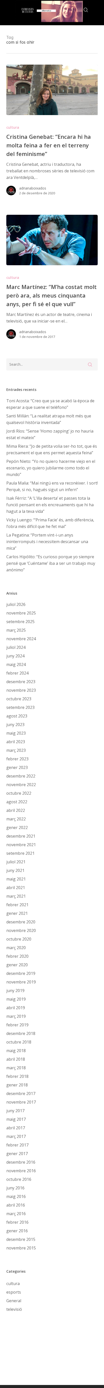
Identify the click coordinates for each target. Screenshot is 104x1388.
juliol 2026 (15, 604)
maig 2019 (16, 999)
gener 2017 (17, 1153)
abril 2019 (15, 1007)
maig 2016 (16, 1196)
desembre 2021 (20, 836)
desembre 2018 (20, 1033)
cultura (12, 127)
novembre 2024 (21, 639)
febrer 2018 (17, 1076)
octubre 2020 (18, 939)
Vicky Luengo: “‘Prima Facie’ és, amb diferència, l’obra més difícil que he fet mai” (50, 523)
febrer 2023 (17, 759)
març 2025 (16, 630)
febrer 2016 (17, 1222)
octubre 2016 (18, 1179)
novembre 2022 (21, 784)
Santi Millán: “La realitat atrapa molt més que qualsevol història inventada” (48, 419)
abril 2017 (15, 1128)
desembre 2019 (20, 973)
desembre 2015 (20, 1239)
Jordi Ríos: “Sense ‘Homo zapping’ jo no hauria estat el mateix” (49, 434)
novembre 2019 (21, 982)
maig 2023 (16, 733)
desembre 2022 (20, 776)
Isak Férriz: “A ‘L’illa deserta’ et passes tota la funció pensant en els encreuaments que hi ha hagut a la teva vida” (50, 504)
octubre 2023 (18, 699)
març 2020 (16, 947)
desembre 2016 (20, 1162)
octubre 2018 (18, 1042)
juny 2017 (15, 1110)
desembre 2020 (20, 922)
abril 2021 (15, 887)
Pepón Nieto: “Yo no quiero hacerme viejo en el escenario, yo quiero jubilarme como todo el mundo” (50, 468)
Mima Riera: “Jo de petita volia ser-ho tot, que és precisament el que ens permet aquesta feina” (51, 449)
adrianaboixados (32, 188)
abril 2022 (15, 810)
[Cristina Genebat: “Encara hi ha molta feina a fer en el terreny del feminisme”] (52, 90)
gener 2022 (17, 827)
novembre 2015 (21, 1248)
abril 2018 (15, 1059)
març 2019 (16, 1016)
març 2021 (16, 896)
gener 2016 (17, 1231)
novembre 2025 (21, 613)
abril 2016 (15, 1205)
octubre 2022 (18, 793)
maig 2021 (16, 879)
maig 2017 (16, 1119)
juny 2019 (15, 990)
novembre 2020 (21, 930)
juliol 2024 (15, 647)
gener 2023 (17, 767)
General (13, 1300)
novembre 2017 (21, 1102)
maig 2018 (16, 1050)
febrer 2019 (17, 1025)
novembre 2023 (21, 690)
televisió (14, 1309)
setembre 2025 (20, 621)
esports (13, 1292)
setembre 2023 (20, 707)
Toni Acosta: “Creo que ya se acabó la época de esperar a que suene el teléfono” (50, 404)
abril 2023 (15, 741)
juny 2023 (15, 724)
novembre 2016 (21, 1170)
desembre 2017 (20, 1093)
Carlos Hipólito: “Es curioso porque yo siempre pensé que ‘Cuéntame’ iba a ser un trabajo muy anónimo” (50, 563)
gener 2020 (17, 965)
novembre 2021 (21, 844)
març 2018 (16, 1068)
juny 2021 (15, 870)
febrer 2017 (17, 1145)
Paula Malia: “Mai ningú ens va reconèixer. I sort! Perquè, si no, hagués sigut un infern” (52, 486)
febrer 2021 (17, 904)
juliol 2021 (15, 862)
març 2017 (16, 1136)
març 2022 (16, 819)
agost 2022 (16, 802)
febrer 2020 (17, 956)
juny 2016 (15, 1188)
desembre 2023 (20, 681)
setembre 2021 (20, 853)
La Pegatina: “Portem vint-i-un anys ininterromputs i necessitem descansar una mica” (47, 541)
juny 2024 (15, 656)
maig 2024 (16, 664)
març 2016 (16, 1213)
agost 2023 (16, 716)
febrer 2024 (17, 673)
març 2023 (16, 750)
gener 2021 (17, 913)
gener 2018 (17, 1085)
